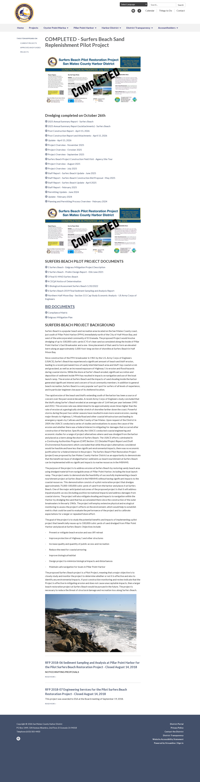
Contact (181, 10)
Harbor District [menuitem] (110, 27)
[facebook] (139, 11)
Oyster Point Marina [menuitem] (54, 27)
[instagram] (133, 11)
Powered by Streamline (165, 743)
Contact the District (174, 731)
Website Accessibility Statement (168, 739)
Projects (24, 52)
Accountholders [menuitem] (167, 27)
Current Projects (28, 43)
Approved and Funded (30, 47)
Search (181, 5)
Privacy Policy (177, 728)
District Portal (176, 724)
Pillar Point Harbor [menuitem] (84, 27)
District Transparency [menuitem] (138, 27)
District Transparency (173, 735)
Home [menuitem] (20, 27)
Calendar (149, 10)
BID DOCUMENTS (60, 306)
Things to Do (165, 10)
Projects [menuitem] (33, 27)
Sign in (180, 743)
